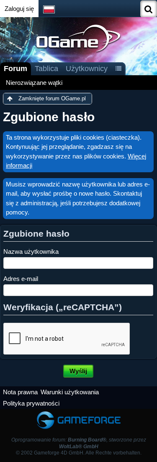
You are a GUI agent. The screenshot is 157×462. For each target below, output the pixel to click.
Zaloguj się (19, 8)
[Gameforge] (79, 412)
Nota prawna (20, 392)
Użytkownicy (87, 68)
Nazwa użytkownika (31, 251)
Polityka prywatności (31, 403)
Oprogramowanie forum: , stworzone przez (78, 443)
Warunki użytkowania (70, 392)
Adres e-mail (20, 278)
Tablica (46, 68)
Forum (15, 68)
